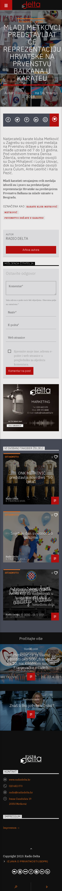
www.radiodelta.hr (19, 779)
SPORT (39, 21)
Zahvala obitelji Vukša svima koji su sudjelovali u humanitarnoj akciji (31, 593)
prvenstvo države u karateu (24, 218)
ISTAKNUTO (25, 21)
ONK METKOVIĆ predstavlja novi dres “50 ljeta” (31, 477)
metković (11, 212)
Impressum (10, 827)
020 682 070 (15, 786)
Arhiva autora (31, 250)
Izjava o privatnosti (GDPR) (27, 861)
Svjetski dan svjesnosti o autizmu (32, 535)
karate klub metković (42, 206)
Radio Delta (24, 93)
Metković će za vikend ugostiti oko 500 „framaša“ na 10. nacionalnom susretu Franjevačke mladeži (31, 661)
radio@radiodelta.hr (21, 792)
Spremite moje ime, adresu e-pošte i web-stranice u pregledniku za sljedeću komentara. (33, 352)
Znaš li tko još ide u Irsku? (31, 705)
